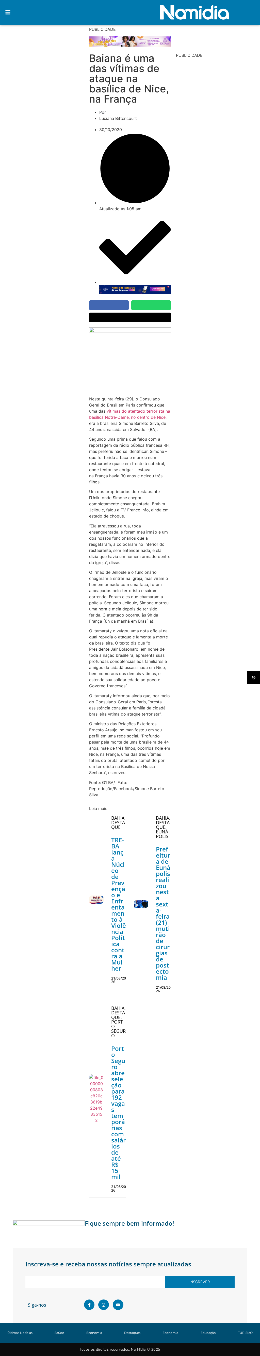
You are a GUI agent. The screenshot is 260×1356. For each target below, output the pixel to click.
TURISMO (245, 1333)
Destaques (132, 1333)
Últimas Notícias (19, 1333)
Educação (208, 1333)
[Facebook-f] (89, 1304)
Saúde (59, 1333)
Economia (94, 1333)
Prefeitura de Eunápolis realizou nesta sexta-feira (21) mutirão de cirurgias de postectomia (163, 913)
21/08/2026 (118, 980)
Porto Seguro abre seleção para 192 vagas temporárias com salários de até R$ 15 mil (118, 1112)
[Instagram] (103, 1304)
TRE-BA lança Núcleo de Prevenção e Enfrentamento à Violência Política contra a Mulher (118, 904)
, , (163, 827)
